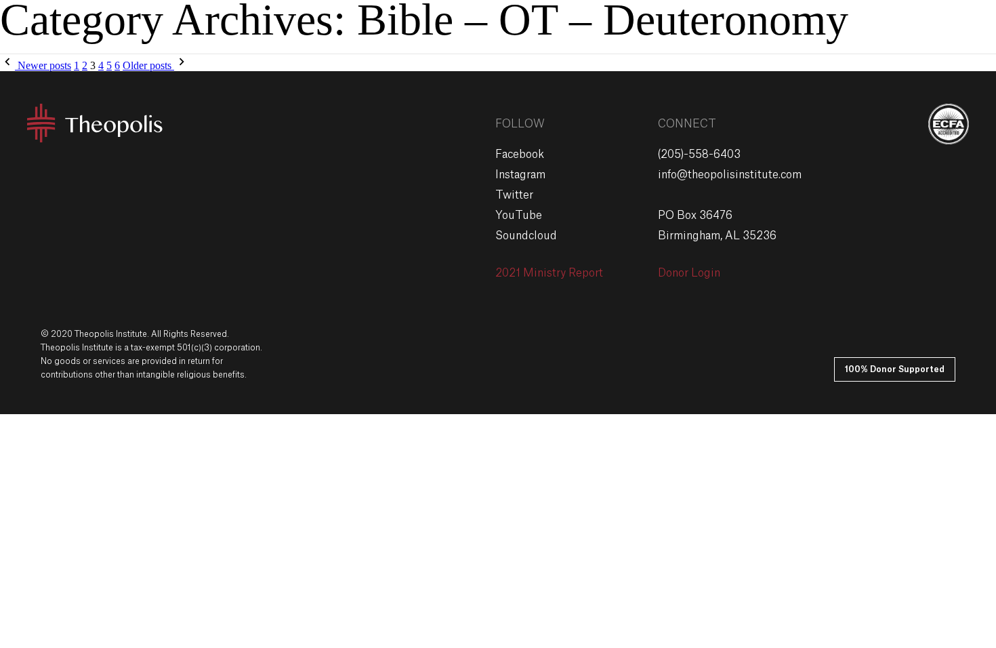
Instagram (520, 174)
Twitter (514, 195)
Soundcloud (526, 235)
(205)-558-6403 (699, 154)
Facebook (519, 154)
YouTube (518, 215)
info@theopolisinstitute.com (730, 174)
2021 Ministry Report (549, 273)
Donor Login (689, 273)
